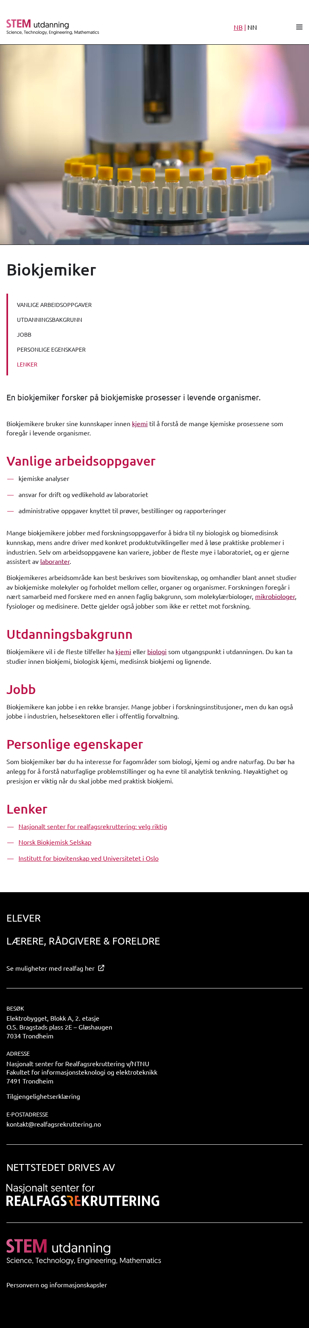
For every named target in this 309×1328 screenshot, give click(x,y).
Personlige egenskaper (51, 349)
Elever (23, 918)
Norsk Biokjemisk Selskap (55, 842)
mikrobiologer (275, 596)
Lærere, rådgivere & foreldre (83, 941)
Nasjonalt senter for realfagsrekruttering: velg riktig (93, 826)
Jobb (24, 334)
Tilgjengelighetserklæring (43, 1096)
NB (238, 27)
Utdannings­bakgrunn (49, 319)
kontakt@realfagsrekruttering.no (53, 1124)
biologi (157, 651)
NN (252, 27)
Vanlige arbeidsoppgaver (54, 304)
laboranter (55, 561)
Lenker (27, 364)
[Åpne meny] (299, 27)
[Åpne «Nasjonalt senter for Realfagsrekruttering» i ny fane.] (82, 1195)
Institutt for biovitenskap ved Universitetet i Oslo (89, 858)
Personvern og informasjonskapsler (56, 1284)
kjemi (140, 423)
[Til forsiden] (93, 27)
